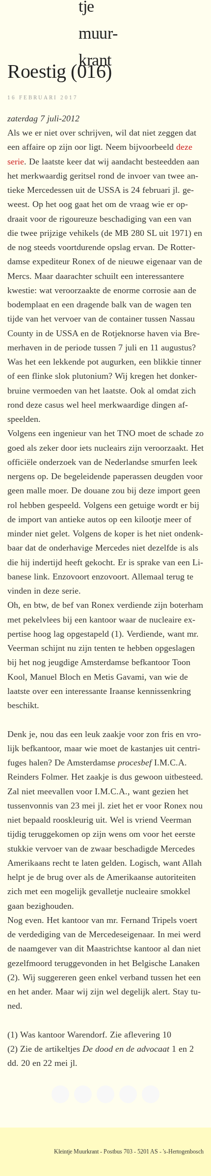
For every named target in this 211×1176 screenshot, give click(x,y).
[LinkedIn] (83, 1094)
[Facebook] (60, 1094)
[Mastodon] (105, 1094)
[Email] (150, 1094)
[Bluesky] (128, 1094)
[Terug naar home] (105, 19)
